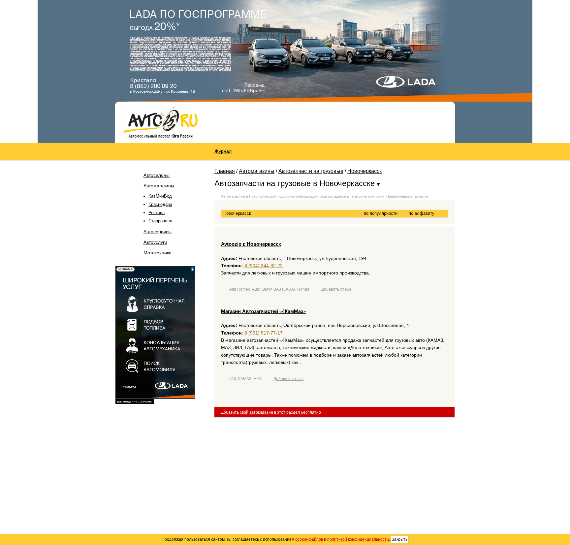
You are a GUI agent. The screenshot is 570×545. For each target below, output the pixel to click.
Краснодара (160, 204)
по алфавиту (422, 213)
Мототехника (157, 252)
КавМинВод (160, 196)
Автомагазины (158, 185)
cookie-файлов (309, 539)
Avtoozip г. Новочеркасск (251, 244)
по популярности (381, 213)
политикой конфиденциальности (358, 539)
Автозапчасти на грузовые (310, 171)
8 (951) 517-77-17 (263, 333)
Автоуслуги (155, 242)
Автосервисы (157, 231)
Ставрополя (160, 220)
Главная (224, 171)
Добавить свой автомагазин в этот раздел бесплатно (271, 412)
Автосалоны (156, 175)
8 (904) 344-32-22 (263, 265)
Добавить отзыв (336, 289)
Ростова (156, 212)
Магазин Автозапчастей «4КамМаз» (263, 311)
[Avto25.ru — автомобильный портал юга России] (160, 122)
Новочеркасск (364, 171)
